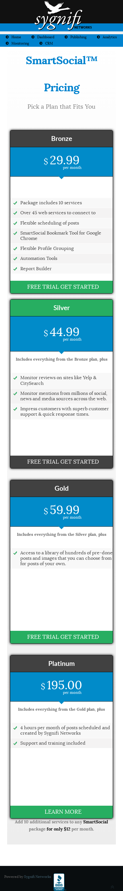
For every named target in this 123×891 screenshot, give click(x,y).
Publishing (78, 37)
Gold (62, 488)
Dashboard (45, 37)
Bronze (61, 138)
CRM (49, 43)
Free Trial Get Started (63, 286)
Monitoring (20, 43)
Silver (61, 308)
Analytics (110, 37)
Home (16, 37)
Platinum (61, 663)
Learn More (63, 811)
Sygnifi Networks (37, 876)
